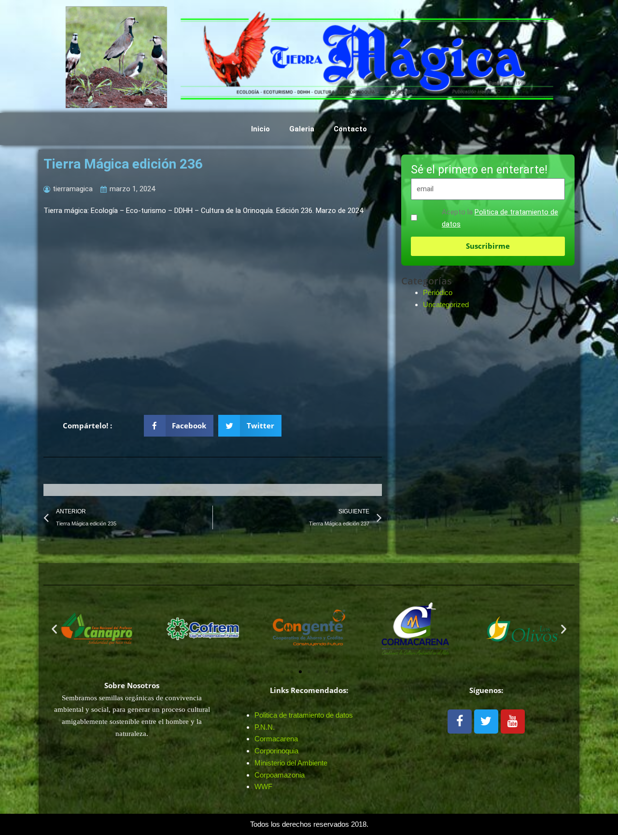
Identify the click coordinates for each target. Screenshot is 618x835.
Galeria (301, 129)
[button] (179, 426)
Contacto (350, 129)
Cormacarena (276, 739)
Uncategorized (446, 304)
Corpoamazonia (279, 775)
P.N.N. (264, 727)
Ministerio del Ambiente (290, 763)
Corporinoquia (276, 751)
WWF (263, 786)
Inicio (260, 129)
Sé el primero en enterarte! (479, 170)
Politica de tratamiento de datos (303, 715)
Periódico (437, 292)
